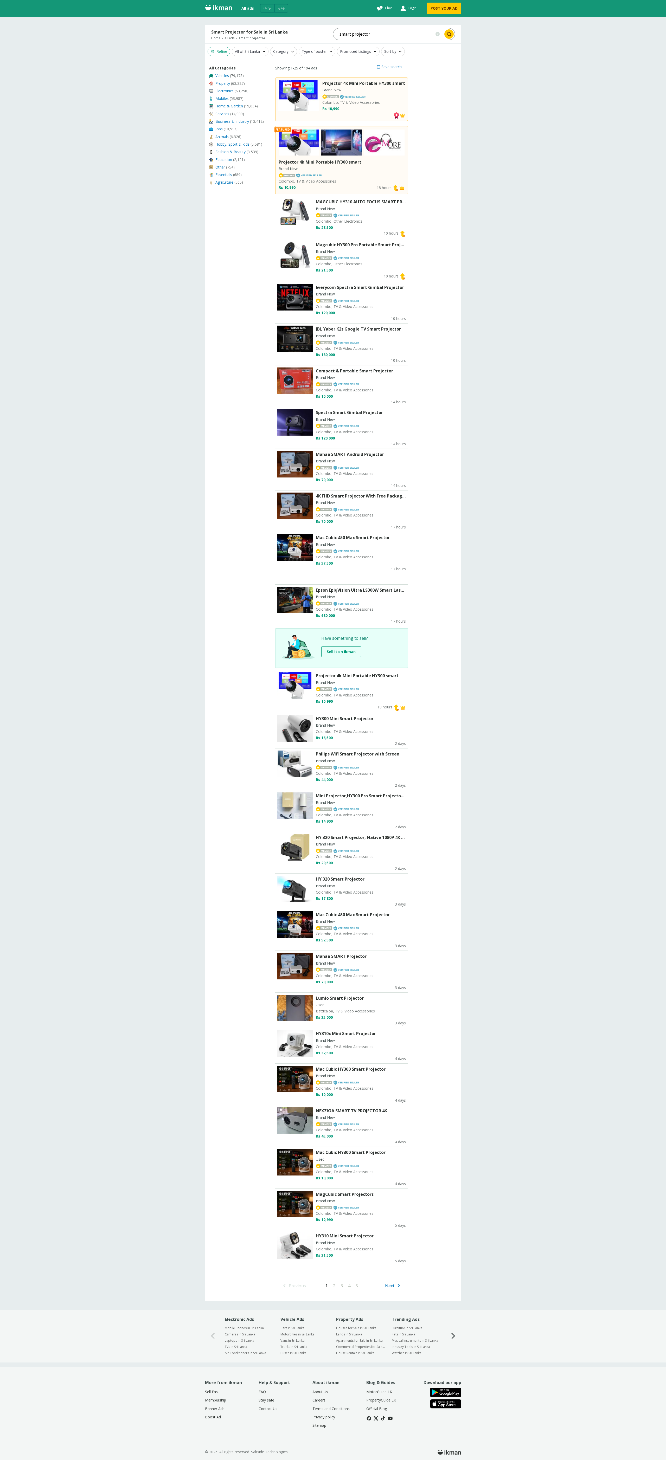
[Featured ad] (402, 114)
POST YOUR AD (444, 8)
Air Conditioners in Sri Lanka (245, 1353)
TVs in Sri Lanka (236, 1347)
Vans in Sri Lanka (292, 1340)
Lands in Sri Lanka (349, 1334)
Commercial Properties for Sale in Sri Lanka (360, 1347)
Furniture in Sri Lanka (407, 1328)
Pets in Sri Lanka (403, 1334)
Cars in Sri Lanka (292, 1328)
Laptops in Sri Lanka (239, 1340)
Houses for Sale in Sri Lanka (356, 1328)
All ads (247, 8)
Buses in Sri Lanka (293, 1353)
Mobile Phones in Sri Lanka (244, 1328)
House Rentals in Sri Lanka (355, 1353)
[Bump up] (396, 187)
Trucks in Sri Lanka (293, 1347)
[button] (389, 66)
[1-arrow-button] (453, 1336)
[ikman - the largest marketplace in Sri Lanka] (218, 8)
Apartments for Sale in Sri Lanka (359, 1340)
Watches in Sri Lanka (406, 1353)
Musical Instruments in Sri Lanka (415, 1340)
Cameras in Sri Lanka (240, 1334)
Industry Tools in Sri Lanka (411, 1347)
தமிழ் (281, 8)
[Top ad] (396, 114)
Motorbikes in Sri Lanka (297, 1334)
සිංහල (267, 8)
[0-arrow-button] (213, 1336)
